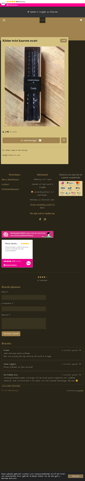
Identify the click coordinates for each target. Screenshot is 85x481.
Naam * (5, 292)
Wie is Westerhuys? (10, 179)
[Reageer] (80, 350)
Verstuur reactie (11, 333)
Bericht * (6, 315)
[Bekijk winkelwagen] (80, 20)
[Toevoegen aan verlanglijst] (64, 140)
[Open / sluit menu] (4, 20)
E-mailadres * (7, 303)
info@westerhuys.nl (10, 189)
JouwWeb (79, 391)
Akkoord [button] (75, 476)
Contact (5, 184)
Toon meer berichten (11, 386)
